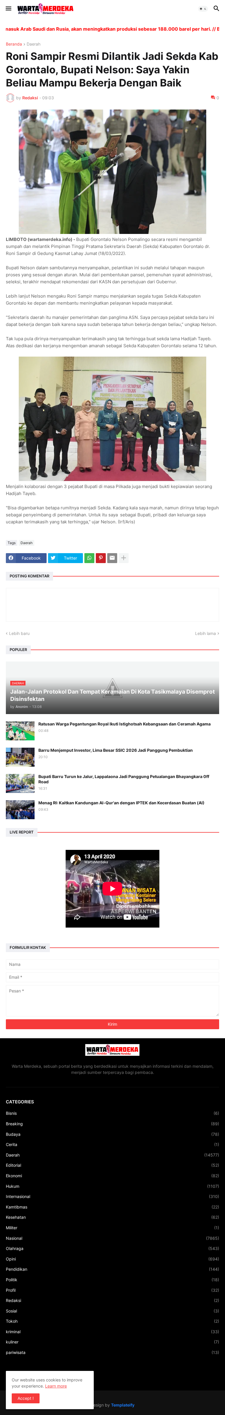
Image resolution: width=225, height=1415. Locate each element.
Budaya (112, 1134)
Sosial (112, 1310)
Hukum (112, 1186)
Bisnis (112, 1113)
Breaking (112, 1123)
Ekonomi (112, 1175)
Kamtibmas (112, 1206)
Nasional (112, 1238)
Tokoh (112, 1321)
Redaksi (112, 1300)
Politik (112, 1279)
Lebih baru (19, 633)
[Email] (112, 558)
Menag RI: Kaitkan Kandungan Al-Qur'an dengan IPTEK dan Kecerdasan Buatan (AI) (121, 802)
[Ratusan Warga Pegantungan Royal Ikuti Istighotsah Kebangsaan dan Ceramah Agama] (20, 730)
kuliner (112, 1341)
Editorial (112, 1165)
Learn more (56, 1385)
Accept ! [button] (26, 1398)
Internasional (112, 1196)
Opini (112, 1258)
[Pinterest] (101, 558)
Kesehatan (112, 1217)
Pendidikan (112, 1269)
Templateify (122, 1404)
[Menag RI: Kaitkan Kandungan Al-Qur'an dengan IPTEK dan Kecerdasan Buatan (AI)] (20, 809)
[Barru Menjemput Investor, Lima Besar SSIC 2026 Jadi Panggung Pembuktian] (20, 757)
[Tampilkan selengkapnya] (124, 558)
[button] (8, 9)
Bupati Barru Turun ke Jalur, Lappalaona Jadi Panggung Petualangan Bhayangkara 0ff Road (123, 779)
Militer (112, 1227)
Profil (112, 1290)
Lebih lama (205, 633)
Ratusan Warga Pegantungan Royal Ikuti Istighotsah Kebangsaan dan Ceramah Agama (124, 723)
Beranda (14, 44)
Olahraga (112, 1248)
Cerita (112, 1144)
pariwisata (112, 1352)
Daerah (33, 44)
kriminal (112, 1331)
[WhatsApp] (89, 558)
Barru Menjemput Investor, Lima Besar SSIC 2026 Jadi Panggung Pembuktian (115, 750)
